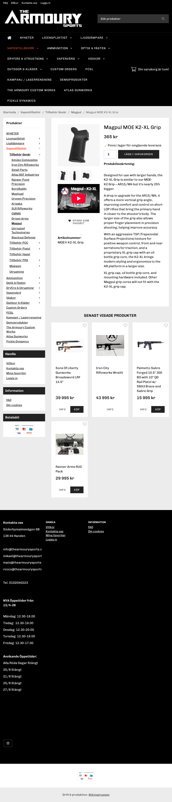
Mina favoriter (16, 373)
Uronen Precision (23, 198)
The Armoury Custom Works (31, 90)
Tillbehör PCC (18, 242)
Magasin (15, 266)
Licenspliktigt (55, 37)
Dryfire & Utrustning (25, 58)
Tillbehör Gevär (20, 154)
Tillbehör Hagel (19, 254)
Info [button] (62, 409)
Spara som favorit (80, 222)
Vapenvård (66, 58)
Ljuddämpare (92, 37)
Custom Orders (64, 69)
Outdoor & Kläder (22, 69)
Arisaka (17, 203)
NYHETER (27, 37)
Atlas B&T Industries (25, 174)
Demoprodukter (73, 79)
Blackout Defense (23, 237)
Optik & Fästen (93, 48)
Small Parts (19, 169)
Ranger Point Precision (20, 181)
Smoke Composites (25, 160)
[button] (77, 409)
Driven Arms (20, 218)
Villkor (14, 2)
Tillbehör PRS (18, 260)
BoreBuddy (19, 188)
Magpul (17, 223)
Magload (17, 193)
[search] (163, 18)
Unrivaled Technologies (21, 230)
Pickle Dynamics (21, 100)
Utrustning (16, 271)
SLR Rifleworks (22, 208)
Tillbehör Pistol (19, 248)
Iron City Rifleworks (25, 164)
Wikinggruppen (99, 794)
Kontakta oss (29, 2)
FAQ (5, 2)
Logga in (45, 2)
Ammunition (57, 48)
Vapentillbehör (20, 48)
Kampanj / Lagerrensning (29, 79)
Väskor (94, 58)
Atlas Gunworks (78, 90)
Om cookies (14, 405)
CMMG (16, 213)
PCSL (89, 69)
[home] (9, 38)
